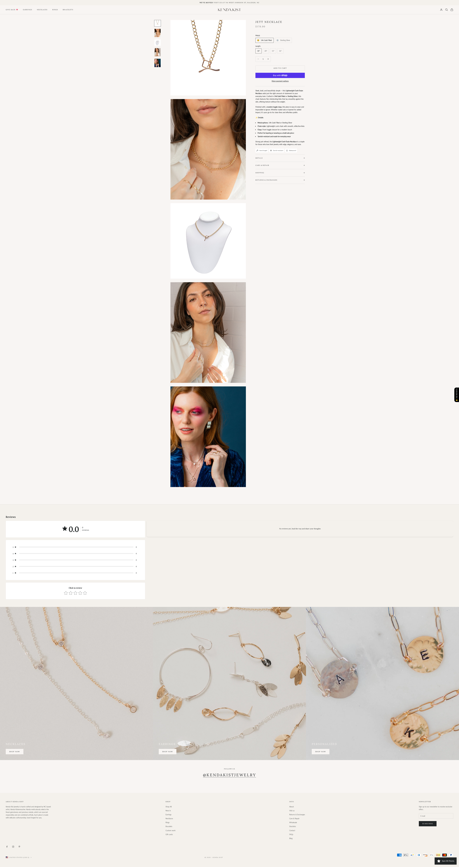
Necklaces (42, 10)
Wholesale (293, 822)
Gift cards (169, 834)
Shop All (169, 807)
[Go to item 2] (157, 33)
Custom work (170, 830)
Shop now (14, 752)
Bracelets (68, 10)
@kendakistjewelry (229, 774)
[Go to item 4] (157, 52)
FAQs (291, 834)
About (291, 807)
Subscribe (427, 824)
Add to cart (280, 68)
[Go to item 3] (157, 42)
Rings (55, 10)
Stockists (292, 826)
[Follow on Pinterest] (19, 846)
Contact (292, 830)
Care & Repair (294, 818)
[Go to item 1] (157, 23)
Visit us (292, 811)
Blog (290, 838)
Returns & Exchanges (297, 815)
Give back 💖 (12, 10)
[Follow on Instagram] (13, 846)
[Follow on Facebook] (7, 846)
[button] (75, 547)
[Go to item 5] (157, 63)
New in (168, 811)
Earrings (27, 10)
